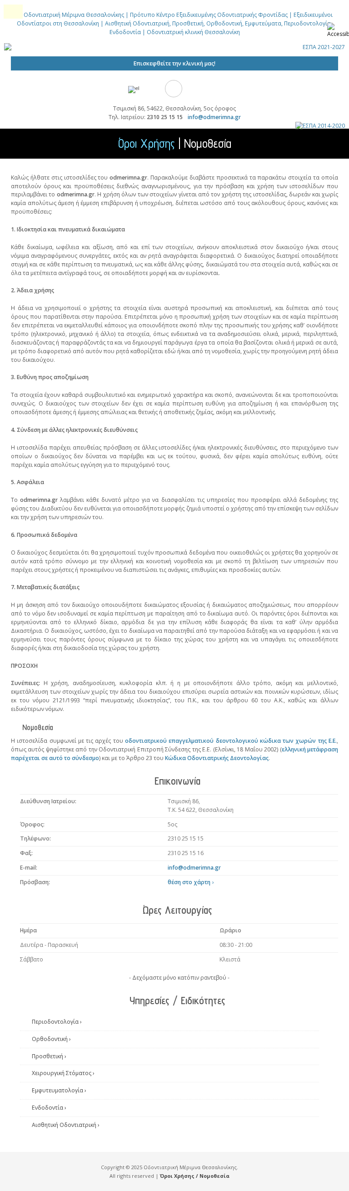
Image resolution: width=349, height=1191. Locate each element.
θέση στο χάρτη (191, 882)
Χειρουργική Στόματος (63, 1073)
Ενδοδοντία (49, 1107)
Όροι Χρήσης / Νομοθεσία (194, 1175)
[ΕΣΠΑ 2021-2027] (174, 52)
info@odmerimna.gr (214, 117)
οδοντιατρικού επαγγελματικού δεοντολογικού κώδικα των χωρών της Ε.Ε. (231, 741)
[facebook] (173, 88)
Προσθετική (49, 1056)
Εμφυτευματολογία (59, 1090)
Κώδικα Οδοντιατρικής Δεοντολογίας (217, 758)
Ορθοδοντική (51, 1039)
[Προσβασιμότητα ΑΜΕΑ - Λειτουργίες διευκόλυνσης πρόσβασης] (338, 32)
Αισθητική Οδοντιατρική (66, 1125)
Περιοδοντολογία (57, 1022)
